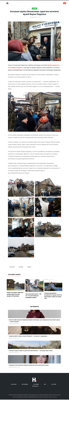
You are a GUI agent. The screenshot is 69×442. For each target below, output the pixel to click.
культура (12, 267)
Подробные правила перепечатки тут (47, 397)
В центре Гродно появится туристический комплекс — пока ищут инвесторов (31, 350)
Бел (65, 3)
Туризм (34, 8)
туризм (29, 267)
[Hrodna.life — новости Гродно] (7, 3)
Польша (21, 267)
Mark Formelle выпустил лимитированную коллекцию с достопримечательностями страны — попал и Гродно (34, 320)
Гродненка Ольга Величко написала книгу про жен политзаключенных (29, 365)
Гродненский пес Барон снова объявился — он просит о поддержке (28, 336)
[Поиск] (59, 3)
